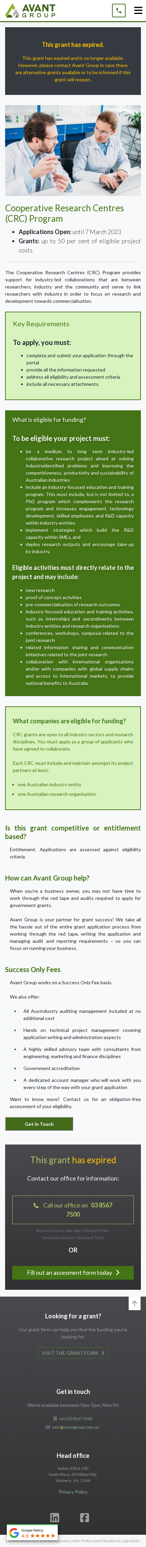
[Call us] (119, 10)
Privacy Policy (73, 1492)
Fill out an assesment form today (70, 1272)
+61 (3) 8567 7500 (75, 1418)
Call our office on (77, 1209)
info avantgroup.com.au (75, 1427)
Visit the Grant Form (70, 1353)
